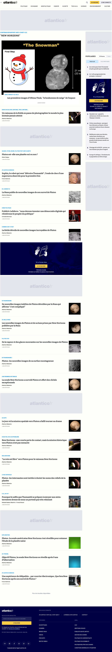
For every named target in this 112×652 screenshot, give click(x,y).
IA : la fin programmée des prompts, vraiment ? (97, 75)
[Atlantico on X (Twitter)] (9, 643)
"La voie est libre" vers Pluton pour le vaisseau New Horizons (29, 459)
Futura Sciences (6, 178)
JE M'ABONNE (94, 2)
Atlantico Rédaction (7, 118)
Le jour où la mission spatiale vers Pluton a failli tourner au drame (32, 421)
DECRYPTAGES (43, 625)
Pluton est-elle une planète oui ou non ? (20, 154)
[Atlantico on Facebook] (14, 643)
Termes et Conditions (14, 628)
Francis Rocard (20, 502)
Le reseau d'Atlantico (70, 614)
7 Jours (108, 56)
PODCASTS (42, 638)
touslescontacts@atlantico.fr (16, 648)
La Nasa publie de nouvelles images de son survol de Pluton (29, 192)
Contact (84, 614)
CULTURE (107, 6)
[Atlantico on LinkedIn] (19, 643)
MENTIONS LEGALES (80, 628)
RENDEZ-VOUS (43, 631)
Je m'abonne (41, 266)
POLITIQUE (24, 6)
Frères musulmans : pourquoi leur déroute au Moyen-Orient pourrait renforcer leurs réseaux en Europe (99, 126)
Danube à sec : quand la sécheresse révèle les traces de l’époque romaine (99, 116)
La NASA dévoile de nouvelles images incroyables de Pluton (29, 230)
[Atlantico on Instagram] (24, 643)
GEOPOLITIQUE (46, 6)
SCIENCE (83, 6)
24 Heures (102, 56)
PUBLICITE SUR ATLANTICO (82, 631)
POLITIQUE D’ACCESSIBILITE (82, 641)
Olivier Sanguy (5, 157)
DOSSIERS (41, 628)
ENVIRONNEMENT (95, 6)
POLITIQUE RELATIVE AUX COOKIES (84, 644)
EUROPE (56, 6)
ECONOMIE (34, 6)
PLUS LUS (92, 61)
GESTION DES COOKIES (81, 634)
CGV (76, 625)
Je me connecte (106, 2)
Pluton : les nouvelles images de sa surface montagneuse (28, 361)
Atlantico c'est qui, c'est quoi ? (49, 614)
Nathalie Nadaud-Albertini (8, 502)
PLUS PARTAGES (105, 61)
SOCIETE (65, 6)
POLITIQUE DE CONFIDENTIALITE (83, 638)
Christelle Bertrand (7, 216)
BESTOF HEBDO (43, 641)
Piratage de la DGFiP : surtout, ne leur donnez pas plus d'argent (99, 148)
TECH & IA (74, 6)
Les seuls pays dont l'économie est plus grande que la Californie (99, 68)
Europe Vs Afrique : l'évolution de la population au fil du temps (99, 155)
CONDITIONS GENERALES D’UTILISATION (85, 647)
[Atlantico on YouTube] (28, 643)
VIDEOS (41, 634)
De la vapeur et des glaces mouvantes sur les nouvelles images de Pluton (35, 342)
